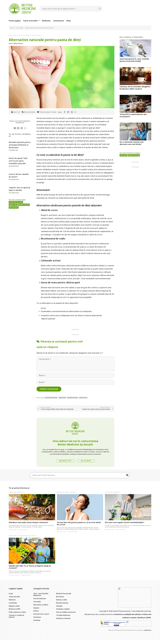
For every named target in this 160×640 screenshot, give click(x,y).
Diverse (36, 611)
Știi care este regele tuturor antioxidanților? (124, 522)
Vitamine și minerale (63, 618)
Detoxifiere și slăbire (40, 605)
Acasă (11, 593)
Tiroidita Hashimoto (63, 615)
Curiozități (15, 35)
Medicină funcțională (63, 593)
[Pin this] (71, 112)
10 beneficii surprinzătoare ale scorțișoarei (133, 115)
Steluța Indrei (12, 529)
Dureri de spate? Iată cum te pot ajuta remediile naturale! (18, 161)
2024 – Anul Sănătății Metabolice (40, 594)
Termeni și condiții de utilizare (16, 616)
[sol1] (112, 623)
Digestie (36, 608)
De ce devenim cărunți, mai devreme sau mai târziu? (132, 143)
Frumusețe (60, 492)
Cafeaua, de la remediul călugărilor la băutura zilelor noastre (135, 87)
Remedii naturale (32, 35)
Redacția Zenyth (61, 531)
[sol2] (138, 623)
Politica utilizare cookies (17, 612)
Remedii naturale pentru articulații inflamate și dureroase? (19, 145)
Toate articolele (14, 597)
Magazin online (14, 606)
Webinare (12, 600)
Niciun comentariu (29, 112)
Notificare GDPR (14, 609)
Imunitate (36, 620)
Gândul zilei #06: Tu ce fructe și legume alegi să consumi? (30, 567)
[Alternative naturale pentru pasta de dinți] (61, 47)
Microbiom (60, 597)
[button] (39, 21)
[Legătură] (22, 8)
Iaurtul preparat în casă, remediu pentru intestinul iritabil (134, 60)
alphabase (147, 630)
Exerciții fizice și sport (41, 614)
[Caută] (99, 8)
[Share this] (68, 112)
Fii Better (20, 535)
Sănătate (20, 492)
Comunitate (13, 603)
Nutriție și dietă (30, 535)
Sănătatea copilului (63, 609)
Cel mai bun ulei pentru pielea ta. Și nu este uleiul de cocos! (79, 523)
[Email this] (64, 112)
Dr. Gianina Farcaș (14, 575)
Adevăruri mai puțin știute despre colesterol (28, 522)
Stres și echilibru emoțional (66, 612)
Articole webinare (39, 598)
